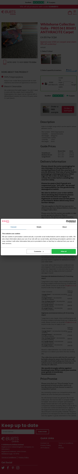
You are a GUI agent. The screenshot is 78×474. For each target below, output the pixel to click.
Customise (37, 251)
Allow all (63, 251)
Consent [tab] (13, 227)
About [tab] (64, 227)
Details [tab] (39, 227)
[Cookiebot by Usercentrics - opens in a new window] (67, 221)
